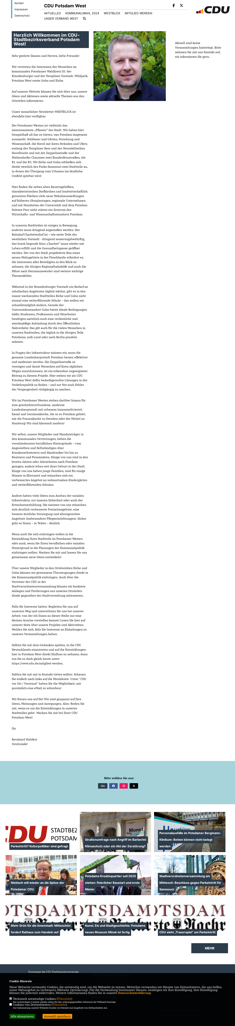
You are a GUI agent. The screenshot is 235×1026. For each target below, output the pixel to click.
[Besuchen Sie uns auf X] (181, 6)
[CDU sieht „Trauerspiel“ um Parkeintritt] (189, 918)
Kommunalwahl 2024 (82, 13)
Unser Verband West (61, 18)
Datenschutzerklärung (134, 993)
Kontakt (19, 3)
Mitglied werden (138, 13)
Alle (103, 785)
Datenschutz (22, 15)
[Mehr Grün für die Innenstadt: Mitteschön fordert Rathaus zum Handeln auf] (41, 918)
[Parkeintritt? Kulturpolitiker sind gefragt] (41, 832)
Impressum (21, 9)
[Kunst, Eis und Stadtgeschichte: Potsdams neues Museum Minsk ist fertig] (115, 918)
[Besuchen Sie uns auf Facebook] (174, 6)
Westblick (112, 13)
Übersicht (64, 999)
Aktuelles (52, 13)
